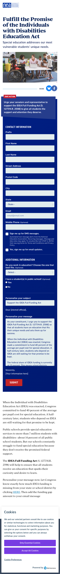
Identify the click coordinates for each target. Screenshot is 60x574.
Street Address (13, 166)
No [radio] (9, 287)
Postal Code (12, 177)
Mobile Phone (17, 222)
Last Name (11, 154)
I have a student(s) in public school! (27, 279)
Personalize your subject (18, 298)
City (8, 188)
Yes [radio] (9, 282)
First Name (11, 143)
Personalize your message (19, 316)
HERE (16, 492)
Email (8, 211)
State (8, 199)
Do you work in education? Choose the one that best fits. (30, 266)
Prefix (9, 132)
